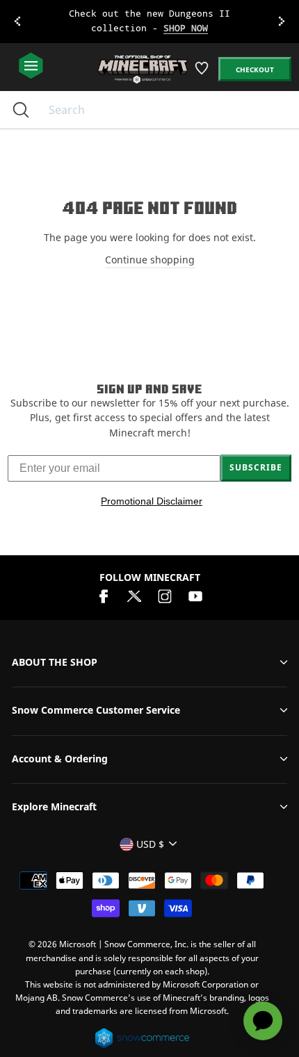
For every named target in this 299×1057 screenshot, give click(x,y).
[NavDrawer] (31, 66)
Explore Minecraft (54, 806)
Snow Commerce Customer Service (96, 709)
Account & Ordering (60, 758)
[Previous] (17, 21)
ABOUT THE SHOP (54, 662)
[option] (149, 21)
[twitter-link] (134, 594)
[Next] (281, 21)
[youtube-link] (195, 594)
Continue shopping (150, 259)
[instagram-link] (165, 594)
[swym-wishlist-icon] (202, 73)
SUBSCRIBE (255, 467)
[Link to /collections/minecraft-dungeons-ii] (149, 21)
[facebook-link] (104, 594)
